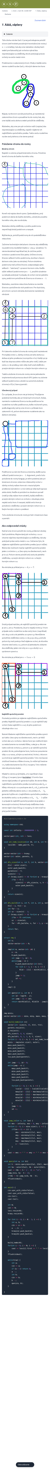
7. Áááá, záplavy (41, 11)
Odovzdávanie (23, 1464)
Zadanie (9, 34)
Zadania (5, 11)
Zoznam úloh (40, 20)
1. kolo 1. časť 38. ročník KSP (22, 11)
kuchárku (27, 777)
